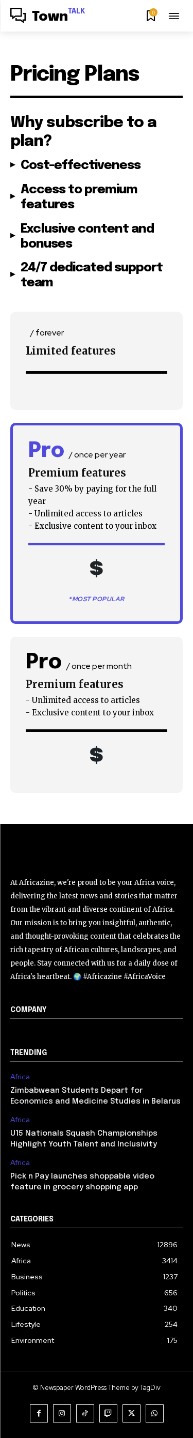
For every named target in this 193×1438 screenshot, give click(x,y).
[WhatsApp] (155, 1413)
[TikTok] (85, 1413)
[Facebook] (39, 1413)
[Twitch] (108, 1413)
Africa (20, 1077)
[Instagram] (62, 1413)
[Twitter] (131, 1413)
